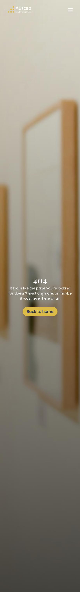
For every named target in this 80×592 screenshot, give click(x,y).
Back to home (40, 311)
